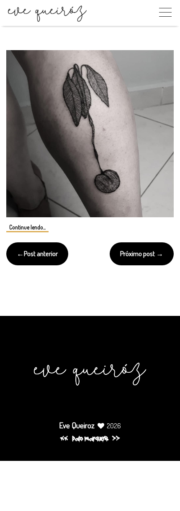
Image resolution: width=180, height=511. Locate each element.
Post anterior (41, 253)
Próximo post (137, 253)
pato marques (90, 439)
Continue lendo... (27, 227)
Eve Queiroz (77, 425)
